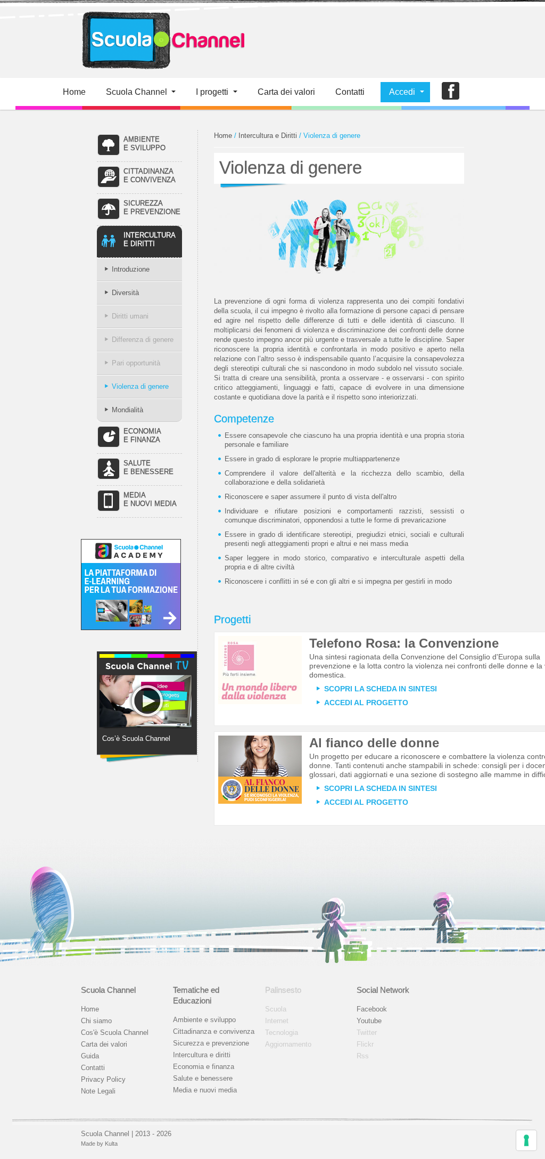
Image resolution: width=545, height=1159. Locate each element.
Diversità (125, 293)
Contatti (350, 91)
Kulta (111, 1143)
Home (74, 91)
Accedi (402, 91)
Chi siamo (96, 1021)
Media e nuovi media (205, 1090)
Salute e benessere (203, 1078)
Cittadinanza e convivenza (213, 1031)
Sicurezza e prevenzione (211, 1043)
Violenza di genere (140, 386)
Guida (90, 1056)
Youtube (369, 1021)
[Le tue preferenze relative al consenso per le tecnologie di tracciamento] (526, 1140)
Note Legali (98, 1091)
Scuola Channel (136, 91)
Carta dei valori (104, 1044)
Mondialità (127, 410)
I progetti (212, 91)
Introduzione (131, 269)
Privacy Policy (103, 1079)
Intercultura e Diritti (267, 136)
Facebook (372, 1009)
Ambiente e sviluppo (204, 1020)
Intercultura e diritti (201, 1055)
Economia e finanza (203, 1067)
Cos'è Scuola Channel (114, 1032)
